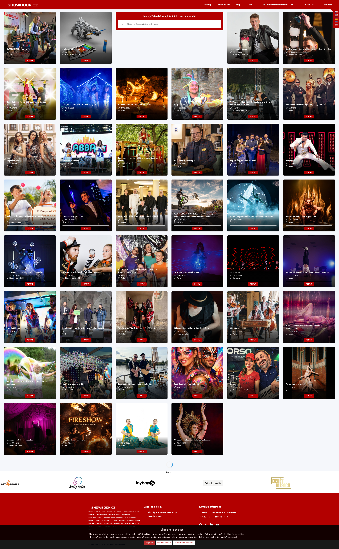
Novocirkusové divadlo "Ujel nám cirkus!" (81, 272)
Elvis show (290, 160)
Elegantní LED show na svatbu (20, 440)
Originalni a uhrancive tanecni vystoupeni (192, 440)
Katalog (207, 4)
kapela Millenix (13, 328)
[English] (336, 15)
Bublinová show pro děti (73, 384)
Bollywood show (125, 440)
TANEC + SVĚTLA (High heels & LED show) (137, 328)
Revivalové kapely (71, 160)
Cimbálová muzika (238, 328)
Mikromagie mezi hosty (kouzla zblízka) (191, 328)
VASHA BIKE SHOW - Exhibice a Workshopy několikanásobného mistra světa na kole (193, 215)
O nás (249, 4)
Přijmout (149, 543)
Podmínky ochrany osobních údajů (161, 512)
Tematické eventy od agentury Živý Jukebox (305, 104)
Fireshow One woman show (75, 440)
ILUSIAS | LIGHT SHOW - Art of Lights (79, 104)
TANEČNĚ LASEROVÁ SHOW (187, 272)
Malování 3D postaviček (73, 49)
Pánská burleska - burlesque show (301, 216)
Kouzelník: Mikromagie (184, 160)
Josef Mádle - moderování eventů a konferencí (83, 328)
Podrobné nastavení (184, 543)
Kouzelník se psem (238, 49)
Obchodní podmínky (155, 516)
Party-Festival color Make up (186, 384)
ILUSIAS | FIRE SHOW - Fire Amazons (134, 104)
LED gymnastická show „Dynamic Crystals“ (25, 272)
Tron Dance (235, 272)
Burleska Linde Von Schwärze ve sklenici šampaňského (304, 326)
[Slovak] (336, 24)
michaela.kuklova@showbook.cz (225, 512)
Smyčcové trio (13, 160)
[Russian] (336, 21)
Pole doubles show (294, 384)
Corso (232, 384)
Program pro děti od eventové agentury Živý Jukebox (138, 159)
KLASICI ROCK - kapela (17, 49)
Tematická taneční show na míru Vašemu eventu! (307, 272)
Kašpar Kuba (179, 104)
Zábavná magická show (73, 216)
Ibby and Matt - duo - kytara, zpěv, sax (135, 384)
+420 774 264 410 (220, 517)
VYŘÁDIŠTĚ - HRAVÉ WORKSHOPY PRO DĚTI (26, 216)
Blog (238, 4)
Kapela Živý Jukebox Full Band (243, 160)
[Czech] (336, 12)
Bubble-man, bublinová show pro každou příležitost (308, 49)
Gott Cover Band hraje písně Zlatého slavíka (138, 216)
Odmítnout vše (164, 543)
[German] (336, 18)
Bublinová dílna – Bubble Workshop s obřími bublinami (27, 382)
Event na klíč (224, 4)
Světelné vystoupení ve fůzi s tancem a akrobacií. (252, 216)
